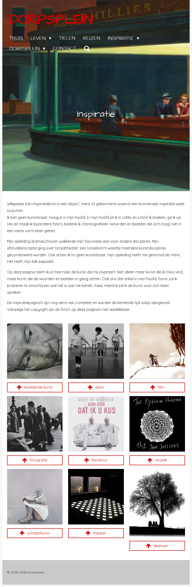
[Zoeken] (87, 49)
